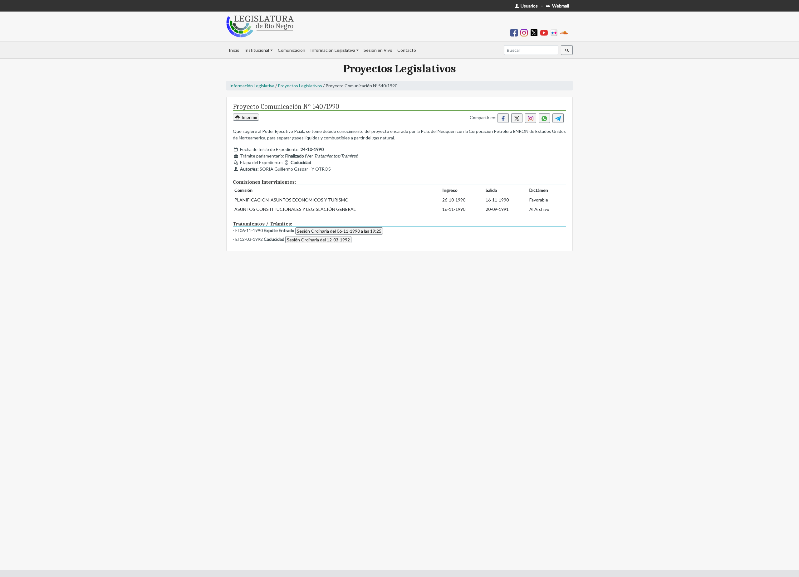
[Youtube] (545, 32)
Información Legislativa (332, 50)
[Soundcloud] (565, 32)
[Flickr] (555, 32)
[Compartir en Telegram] (558, 118)
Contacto (406, 50)
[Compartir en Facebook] (503, 118)
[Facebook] (515, 32)
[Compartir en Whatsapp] (544, 118)
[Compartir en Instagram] (530, 118)
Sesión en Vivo (378, 50)
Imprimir (249, 117)
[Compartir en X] (516, 118)
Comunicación (291, 50)
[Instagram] (525, 32)
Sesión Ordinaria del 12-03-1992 (318, 239)
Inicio (234, 50)
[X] (535, 32)
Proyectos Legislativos (300, 85)
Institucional (256, 50)
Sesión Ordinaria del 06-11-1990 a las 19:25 (339, 231)
